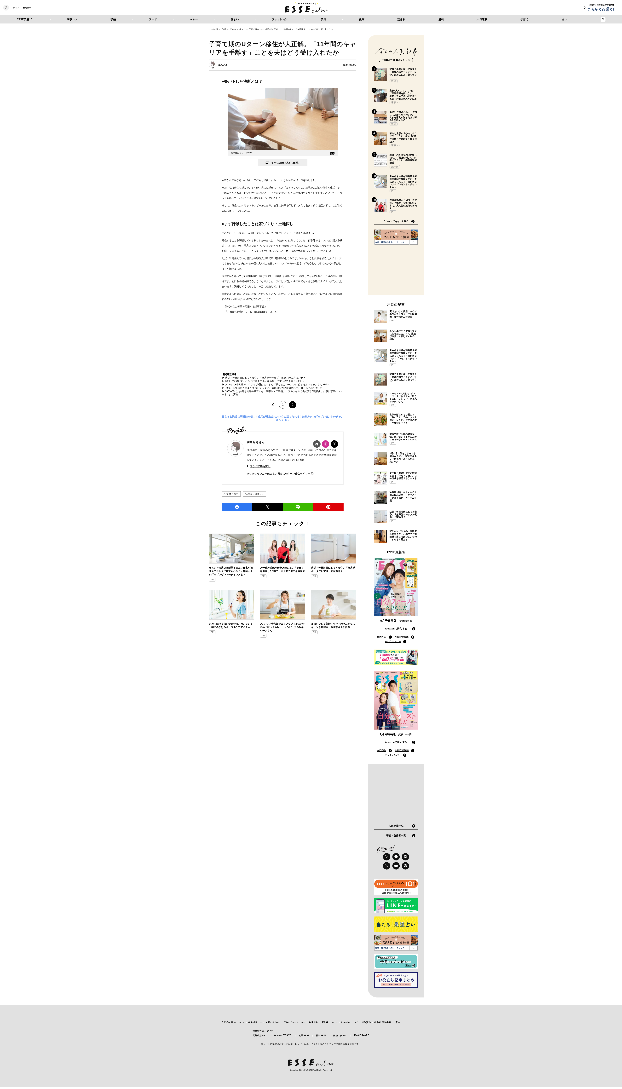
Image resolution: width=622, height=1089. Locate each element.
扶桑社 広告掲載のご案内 (387, 1022)
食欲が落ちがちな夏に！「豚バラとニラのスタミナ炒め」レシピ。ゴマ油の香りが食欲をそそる (403, 418)
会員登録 (27, 7)
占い (564, 19)
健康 (361, 19)
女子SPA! (304, 1035)
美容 (323, 19)
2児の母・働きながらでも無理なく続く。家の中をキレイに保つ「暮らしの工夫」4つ (403, 457)
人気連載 (482, 19)
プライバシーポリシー (294, 1022)
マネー (194, 19)
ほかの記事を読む (260, 466)
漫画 (441, 19)
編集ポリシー (255, 1022)
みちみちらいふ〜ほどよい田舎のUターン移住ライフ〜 (278, 473)
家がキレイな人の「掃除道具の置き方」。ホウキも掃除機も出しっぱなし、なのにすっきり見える (403, 535)
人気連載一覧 (396, 825)
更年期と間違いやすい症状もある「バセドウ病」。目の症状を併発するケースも (403, 476)
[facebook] (237, 507)
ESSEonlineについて (233, 1022)
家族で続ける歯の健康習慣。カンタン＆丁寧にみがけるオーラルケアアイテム (231, 625)
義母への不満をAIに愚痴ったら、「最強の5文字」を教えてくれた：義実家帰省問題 (403, 159)
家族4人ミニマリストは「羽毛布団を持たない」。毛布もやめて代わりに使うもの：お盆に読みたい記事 (403, 94)
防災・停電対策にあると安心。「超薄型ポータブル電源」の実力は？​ (333, 569)
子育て (524, 19)
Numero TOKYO (283, 1035)
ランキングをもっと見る (396, 221)
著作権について (330, 1022)
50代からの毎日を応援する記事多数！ (246, 306)
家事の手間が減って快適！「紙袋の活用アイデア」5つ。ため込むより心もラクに (403, 73)
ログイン (15, 7)
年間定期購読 (402, 637)
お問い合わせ (272, 1022)
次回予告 (381, 637)
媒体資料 (366, 1022)
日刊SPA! (321, 1035)
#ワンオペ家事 (231, 494)
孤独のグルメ (340, 1035)
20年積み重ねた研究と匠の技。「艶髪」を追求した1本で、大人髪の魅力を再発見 (282, 569)
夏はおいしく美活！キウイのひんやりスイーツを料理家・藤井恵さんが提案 (333, 625)
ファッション (280, 19)
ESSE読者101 (25, 19)
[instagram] (386, 856)
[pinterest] (405, 866)
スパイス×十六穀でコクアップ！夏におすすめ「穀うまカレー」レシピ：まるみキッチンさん (282, 627)
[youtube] (396, 866)
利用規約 (313, 1022)
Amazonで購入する (396, 628)
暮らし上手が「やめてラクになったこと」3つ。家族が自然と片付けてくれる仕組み (403, 137)
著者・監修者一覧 (396, 835)
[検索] (413, 242)
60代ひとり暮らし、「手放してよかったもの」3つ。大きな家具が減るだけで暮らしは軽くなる (403, 116)
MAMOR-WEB (361, 1035)
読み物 (401, 19)
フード (153, 19)
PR (212, 579)
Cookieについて (349, 1022)
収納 (113, 19)
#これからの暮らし (254, 494)
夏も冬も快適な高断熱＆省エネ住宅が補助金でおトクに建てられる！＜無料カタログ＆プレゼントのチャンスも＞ (231, 571)
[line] (298, 507)
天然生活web (259, 1035)
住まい (235, 19)
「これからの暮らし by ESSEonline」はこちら (252, 311)
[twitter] (267, 507)
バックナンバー (393, 641)
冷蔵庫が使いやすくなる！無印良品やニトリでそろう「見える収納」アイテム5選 (403, 496)
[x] (386, 866)
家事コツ (72, 19)
